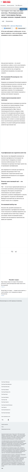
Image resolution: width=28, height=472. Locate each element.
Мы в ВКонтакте (19, 5)
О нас (2, 426)
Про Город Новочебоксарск (6, 384)
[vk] (12, 251)
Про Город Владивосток (5, 409)
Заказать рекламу (10, 5)
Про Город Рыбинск (5, 397)
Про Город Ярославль (5, 386)
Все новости (3, 5)
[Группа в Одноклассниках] (20, 28)
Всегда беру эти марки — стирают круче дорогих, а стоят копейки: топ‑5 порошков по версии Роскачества (13, 293)
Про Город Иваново (5, 389)
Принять (23, 9)
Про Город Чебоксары (5, 381)
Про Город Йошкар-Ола (5, 391)
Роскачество (9, 21)
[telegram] (16, 251)
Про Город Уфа (4, 399)
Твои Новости (4, 407)
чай (3, 21)
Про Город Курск (4, 394)
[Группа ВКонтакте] (7, 28)
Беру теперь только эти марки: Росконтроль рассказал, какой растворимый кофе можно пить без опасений (13, 284)
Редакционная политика (5, 429)
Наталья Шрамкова (16, 26)
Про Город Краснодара (5, 412)
